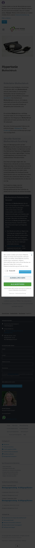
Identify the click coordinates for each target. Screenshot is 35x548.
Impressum (11, 293)
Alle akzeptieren (17, 284)
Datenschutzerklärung (20, 293)
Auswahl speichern (17, 278)
